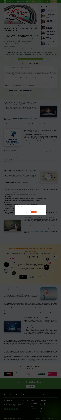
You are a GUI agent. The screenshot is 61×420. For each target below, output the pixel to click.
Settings (27, 212)
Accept (34, 212)
